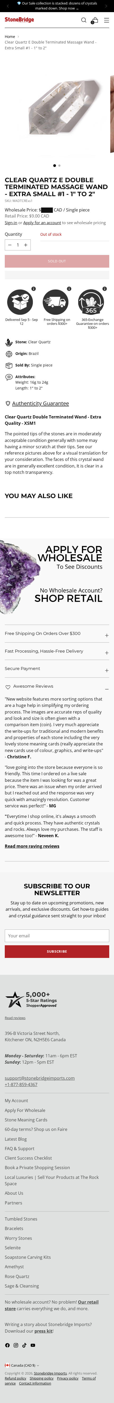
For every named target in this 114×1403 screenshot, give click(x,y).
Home (10, 36)
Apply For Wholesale (25, 1110)
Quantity (13, 234)
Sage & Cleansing (22, 1286)
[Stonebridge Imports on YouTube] (33, 1346)
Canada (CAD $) (23, 1365)
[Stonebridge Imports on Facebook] (8, 1346)
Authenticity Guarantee (40, 403)
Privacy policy (67, 1378)
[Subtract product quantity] (25, 245)
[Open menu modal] (106, 20)
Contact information (35, 1383)
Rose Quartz (17, 1276)
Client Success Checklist (28, 1158)
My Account (16, 1100)
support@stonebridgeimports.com (40, 1078)
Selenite (13, 1248)
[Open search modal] (83, 20)
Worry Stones (18, 1238)
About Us (14, 1193)
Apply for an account (42, 222)
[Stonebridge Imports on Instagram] (16, 1346)
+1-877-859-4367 (21, 1084)
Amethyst (14, 1267)
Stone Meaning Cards (26, 1120)
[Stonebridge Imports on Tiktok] (25, 1346)
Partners (13, 1203)
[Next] (106, 6)
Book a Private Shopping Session (37, 1167)
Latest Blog (16, 1139)
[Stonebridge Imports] (19, 20)
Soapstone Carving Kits (28, 1257)
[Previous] (8, 6)
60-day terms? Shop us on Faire (36, 1129)
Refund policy (15, 1378)
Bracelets (14, 1228)
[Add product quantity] (10, 245)
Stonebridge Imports (50, 1373)
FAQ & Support (19, 1148)
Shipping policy (42, 1378)
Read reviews (15, 1017)
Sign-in (11, 222)
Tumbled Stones (21, 1219)
